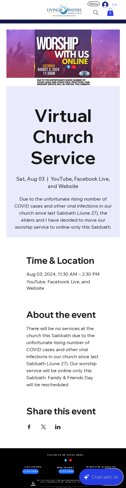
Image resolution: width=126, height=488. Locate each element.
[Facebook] (65, 460)
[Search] (96, 12)
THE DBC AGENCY (67, 487)
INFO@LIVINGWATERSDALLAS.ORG (74, 480)
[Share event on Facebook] (29, 427)
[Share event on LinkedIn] (58, 427)
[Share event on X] (43, 427)
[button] (110, 12)
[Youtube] (70, 460)
